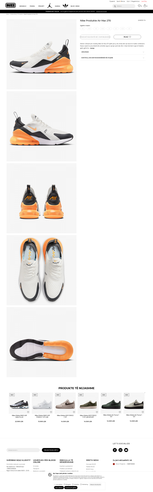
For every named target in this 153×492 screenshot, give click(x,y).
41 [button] (109, 28)
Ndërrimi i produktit (39, 471)
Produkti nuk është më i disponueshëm (95, 37)
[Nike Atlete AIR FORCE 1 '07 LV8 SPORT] (88, 403)
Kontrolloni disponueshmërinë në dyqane (97, 58)
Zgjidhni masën (85, 25)
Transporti (36, 468)
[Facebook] (115, 450)
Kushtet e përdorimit (66, 466)
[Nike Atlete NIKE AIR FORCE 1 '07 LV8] (42, 403)
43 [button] (129, 28)
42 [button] (116, 28)
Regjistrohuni (135, 1)
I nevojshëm (59, 484)
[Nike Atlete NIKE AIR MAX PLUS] (19, 403)
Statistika (76, 484)
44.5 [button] (89, 28)
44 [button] (82, 28)
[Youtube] (126, 450)
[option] (76, 11)
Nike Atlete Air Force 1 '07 (111, 416)
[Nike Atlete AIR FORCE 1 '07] (65, 403)
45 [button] (96, 28)
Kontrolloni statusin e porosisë (16, 464)
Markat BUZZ (90, 466)
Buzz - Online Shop (12, 14)
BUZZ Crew (90, 469)
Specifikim (85, 52)
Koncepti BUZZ (91, 464)
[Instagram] (120, 450)
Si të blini (36, 466)
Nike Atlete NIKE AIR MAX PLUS (19, 416)
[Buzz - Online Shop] (10, 5)
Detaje (92, 48)
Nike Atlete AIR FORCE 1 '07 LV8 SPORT (88, 416)
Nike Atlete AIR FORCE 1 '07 (65, 416)
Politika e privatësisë (66, 468)
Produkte (20, 14)
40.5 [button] (102, 28)
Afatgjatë (68, 484)
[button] (123, 6)
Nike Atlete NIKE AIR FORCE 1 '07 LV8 (42, 416)
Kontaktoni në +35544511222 (66, 11)
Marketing (85, 484)
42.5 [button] (122, 28)
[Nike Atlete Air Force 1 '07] (111, 403)
